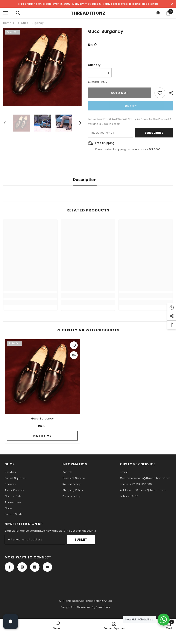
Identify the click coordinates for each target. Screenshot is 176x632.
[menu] (5, 13)
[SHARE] (169, 93)
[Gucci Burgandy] (42, 376)
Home (7, 23)
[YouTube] (47, 567)
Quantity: (94, 65)
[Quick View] (74, 355)
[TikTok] (34, 567)
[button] (4, 123)
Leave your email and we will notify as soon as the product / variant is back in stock (129, 121)
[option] (42, 67)
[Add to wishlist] (160, 92)
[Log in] (158, 13)
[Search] (18, 13)
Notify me (42, 436)
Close (172, 4)
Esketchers (103, 607)
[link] (30, 295)
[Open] (10, 621)
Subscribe (154, 133)
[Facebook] (9, 567)
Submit (80, 539)
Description (85, 179)
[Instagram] (22, 567)
